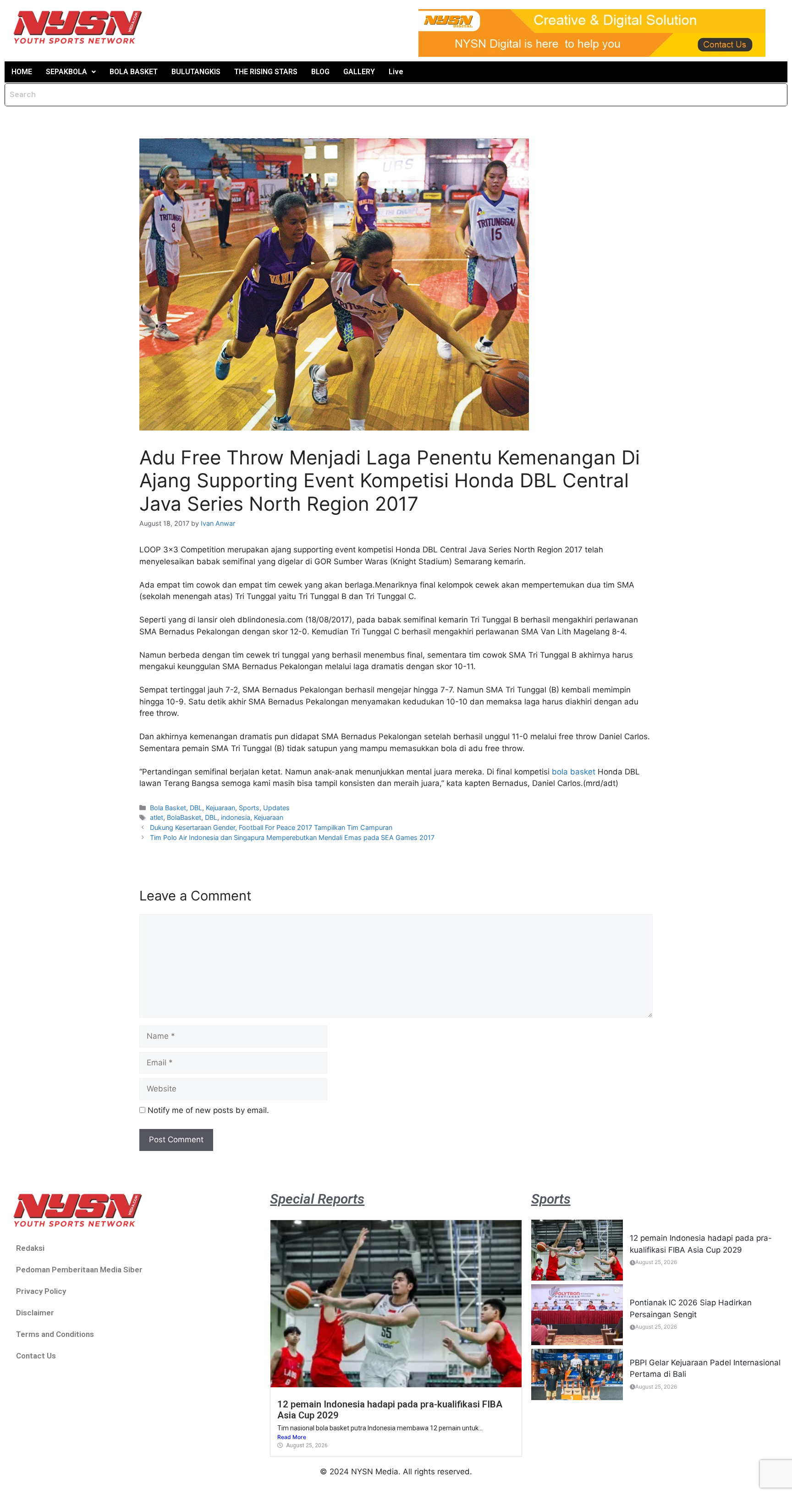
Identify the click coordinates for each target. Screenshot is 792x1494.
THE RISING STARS (265, 71)
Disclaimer (35, 1312)
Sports (249, 808)
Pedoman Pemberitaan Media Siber (79, 1269)
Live (396, 71)
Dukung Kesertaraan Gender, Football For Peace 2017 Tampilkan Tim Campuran (271, 827)
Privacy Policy (41, 1291)
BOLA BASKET (134, 71)
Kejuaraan (220, 808)
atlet (156, 817)
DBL (196, 808)
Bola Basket (168, 808)
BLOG (320, 71)
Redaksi (30, 1248)
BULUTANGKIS (195, 71)
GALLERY (359, 71)
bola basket (573, 771)
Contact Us (36, 1355)
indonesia (235, 817)
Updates (276, 808)
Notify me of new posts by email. (208, 1110)
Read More (291, 1437)
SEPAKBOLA (66, 71)
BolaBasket (184, 817)
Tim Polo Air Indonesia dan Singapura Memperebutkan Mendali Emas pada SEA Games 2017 (292, 837)
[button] (71, 71)
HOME (21, 71)
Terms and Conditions (55, 1334)
